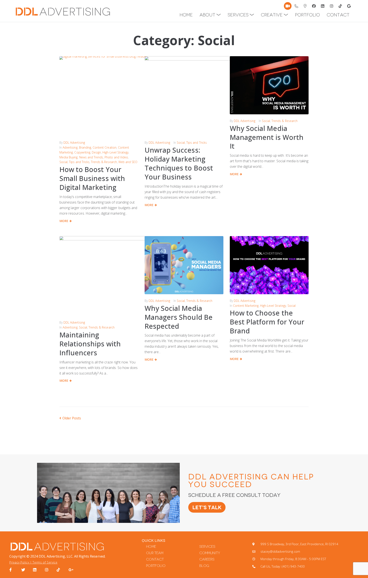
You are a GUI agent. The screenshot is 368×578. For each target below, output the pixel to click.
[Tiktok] (340, 6)
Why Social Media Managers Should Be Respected (179, 317)
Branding (85, 147)
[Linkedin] (323, 6)
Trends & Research (104, 162)
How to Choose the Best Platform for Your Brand (267, 321)
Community (209, 553)
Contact (155, 559)
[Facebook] (314, 6)
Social (63, 162)
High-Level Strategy (115, 152)
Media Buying (68, 157)
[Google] (349, 6)
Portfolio (155, 566)
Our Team (154, 553)
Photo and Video (116, 157)
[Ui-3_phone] (296, 6)
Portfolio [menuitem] (307, 14)
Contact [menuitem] (338, 14)
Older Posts (70, 418)
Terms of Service (45, 562)
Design (96, 152)
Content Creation (104, 147)
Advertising (70, 147)
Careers (206, 559)
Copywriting (82, 152)
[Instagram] (331, 6)
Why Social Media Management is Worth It (266, 137)
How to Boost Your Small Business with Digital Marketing (92, 178)
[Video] (288, 6)
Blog (204, 566)
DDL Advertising (74, 143)
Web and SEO (127, 162)
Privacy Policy (19, 562)
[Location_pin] (305, 6)
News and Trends (91, 157)
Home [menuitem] (186, 14)
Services (207, 547)
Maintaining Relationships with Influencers (90, 343)
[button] (218, 14)
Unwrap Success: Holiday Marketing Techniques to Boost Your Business (179, 163)
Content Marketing (246, 306)
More (63, 221)
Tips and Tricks (79, 162)
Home (151, 547)
